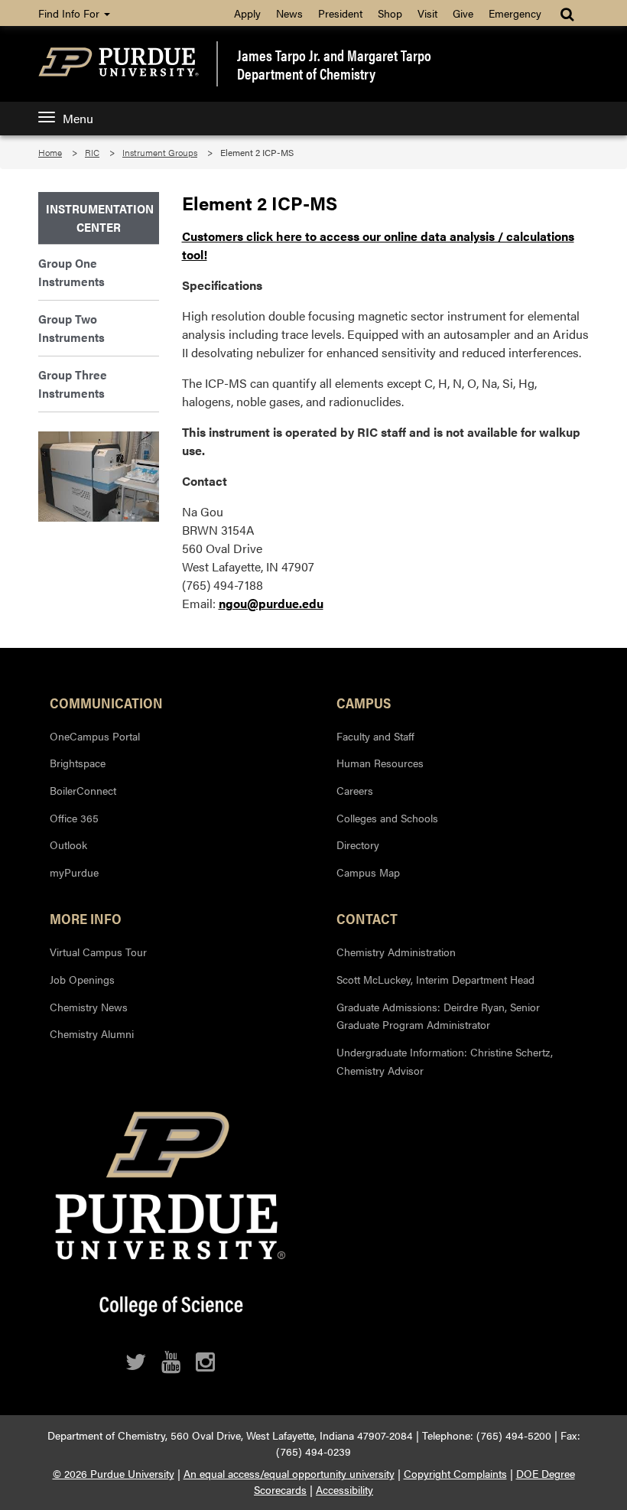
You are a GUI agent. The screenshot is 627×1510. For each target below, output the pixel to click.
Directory (357, 844)
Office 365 (74, 817)
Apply (247, 13)
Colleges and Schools (387, 817)
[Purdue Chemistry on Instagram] (205, 1362)
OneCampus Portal (95, 736)
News (289, 13)
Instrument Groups (159, 152)
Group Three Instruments (72, 384)
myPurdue (74, 872)
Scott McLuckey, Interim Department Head (435, 979)
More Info (86, 918)
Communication (106, 702)
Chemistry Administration (396, 951)
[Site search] (568, 13)
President (340, 13)
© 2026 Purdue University (113, 1473)
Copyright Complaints (455, 1473)
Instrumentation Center (98, 218)
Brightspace (78, 762)
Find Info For (70, 13)
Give (463, 13)
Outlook (68, 844)
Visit (427, 13)
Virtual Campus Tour (98, 951)
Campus (363, 702)
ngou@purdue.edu (271, 603)
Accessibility (344, 1489)
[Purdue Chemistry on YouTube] (170, 1362)
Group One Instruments (71, 272)
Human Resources (380, 762)
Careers (354, 790)
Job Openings (82, 979)
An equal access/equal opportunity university (289, 1473)
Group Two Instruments (71, 328)
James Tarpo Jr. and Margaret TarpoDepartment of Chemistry (334, 64)
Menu (78, 118)
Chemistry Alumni (92, 1033)
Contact (367, 918)
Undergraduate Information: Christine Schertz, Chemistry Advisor (444, 1061)
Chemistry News (89, 1006)
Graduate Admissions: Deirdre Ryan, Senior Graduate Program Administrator (438, 1016)
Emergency (515, 13)
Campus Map (368, 872)
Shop (390, 13)
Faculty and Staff (375, 736)
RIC (92, 152)
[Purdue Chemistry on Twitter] (135, 1362)
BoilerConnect (83, 790)
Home (50, 152)
